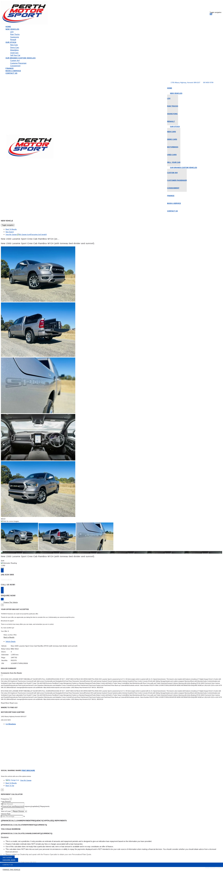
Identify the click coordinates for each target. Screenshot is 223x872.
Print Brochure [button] (28, 770)
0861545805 (7, 857)
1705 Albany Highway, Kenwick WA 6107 (185, 82)
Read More (5, 703)
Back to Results (9, 637)
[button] (111, 837)
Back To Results (11, 229)
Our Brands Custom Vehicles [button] (21, 58)
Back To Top (10, 785)
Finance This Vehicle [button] (11, 602)
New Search (10, 232)
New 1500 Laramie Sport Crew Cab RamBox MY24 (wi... (30, 239)
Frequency (5, 799)
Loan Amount (6, 801)
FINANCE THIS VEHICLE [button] (11, 869)
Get (11, 724)
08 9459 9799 (208, 82)
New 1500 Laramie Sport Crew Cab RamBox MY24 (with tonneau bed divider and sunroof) (47, 243)
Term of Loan (6, 811)
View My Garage (26, 234)
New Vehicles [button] (12, 29)
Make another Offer (10, 635)
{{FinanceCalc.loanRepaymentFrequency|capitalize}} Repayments (25, 806)
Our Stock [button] (11, 42)
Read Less (14, 703)
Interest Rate (5, 814)
